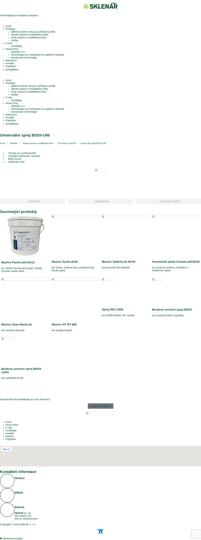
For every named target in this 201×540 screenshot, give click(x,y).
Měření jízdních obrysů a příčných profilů (33, 31)
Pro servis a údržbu (67, 143)
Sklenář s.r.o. (18, 52)
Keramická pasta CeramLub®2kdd (175, 261)
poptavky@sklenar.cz (26, 498)
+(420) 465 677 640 (25, 484)
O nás (8, 43)
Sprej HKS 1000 (112, 309)
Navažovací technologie (24, 57)
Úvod (8, 26)
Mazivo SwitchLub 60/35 (118, 261)
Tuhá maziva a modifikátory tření (28, 37)
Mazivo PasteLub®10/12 (18, 262)
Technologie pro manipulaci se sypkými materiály (37, 54)
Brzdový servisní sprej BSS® (172, 309)
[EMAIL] (7, 495)
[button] (100, 75)
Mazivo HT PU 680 (64, 324)
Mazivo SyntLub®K (65, 261)
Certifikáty (16, 46)
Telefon (19, 478)
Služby (14, 40)
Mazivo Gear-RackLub (16, 324)
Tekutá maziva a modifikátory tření (29, 34)
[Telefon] (7, 481)
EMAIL (19, 492)
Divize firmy (11, 49)
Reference (11, 60)
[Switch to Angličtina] (11, 69)
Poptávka (10, 66)
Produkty (10, 29)
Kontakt (9, 63)
